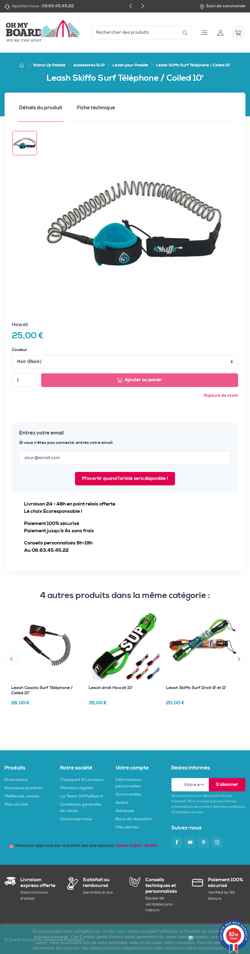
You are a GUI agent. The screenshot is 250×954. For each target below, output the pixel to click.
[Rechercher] (185, 33)
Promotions (16, 780)
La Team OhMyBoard (81, 796)
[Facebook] (176, 842)
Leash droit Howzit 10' (111, 688)
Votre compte (132, 768)
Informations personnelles (128, 783)
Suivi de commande (225, 6)
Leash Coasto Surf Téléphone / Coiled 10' (42, 690)
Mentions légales (76, 788)
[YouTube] (190, 842)
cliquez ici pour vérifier (137, 845)
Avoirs (122, 802)
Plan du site (16, 804)
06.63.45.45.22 (58, 6)
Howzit (20, 325)
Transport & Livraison (82, 780)
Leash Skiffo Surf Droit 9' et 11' (196, 688)
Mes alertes (127, 827)
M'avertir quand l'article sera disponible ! (125, 478)
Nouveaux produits (24, 788)
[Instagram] (217, 842)
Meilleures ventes (22, 796)
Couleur (19, 350)
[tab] (41, 109)
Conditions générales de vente (81, 808)
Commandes (128, 794)
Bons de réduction (134, 819)
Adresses (125, 811)
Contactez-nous (76, 819)
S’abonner (227, 784)
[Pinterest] (203, 842)
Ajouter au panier (143, 380)
